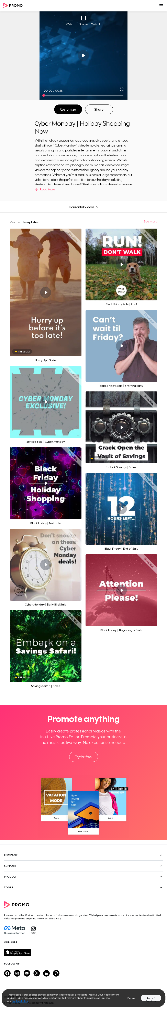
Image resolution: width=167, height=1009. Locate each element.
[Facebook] (14, 930)
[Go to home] (14, 6)
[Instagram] (33, 930)
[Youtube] (27, 973)
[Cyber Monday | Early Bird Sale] (45, 565)
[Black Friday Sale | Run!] (121, 264)
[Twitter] (36, 973)
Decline (131, 998)
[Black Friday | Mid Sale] (45, 483)
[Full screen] (122, 89)
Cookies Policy (20, 1001)
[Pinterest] (56, 973)
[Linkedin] (46, 973)
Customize (68, 109)
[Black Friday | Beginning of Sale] (121, 590)
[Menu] (161, 5)
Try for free (83, 757)
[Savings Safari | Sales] (45, 646)
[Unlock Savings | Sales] (121, 427)
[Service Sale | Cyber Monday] (45, 402)
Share (99, 109)
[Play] (83, 55)
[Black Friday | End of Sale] (121, 509)
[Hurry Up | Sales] (45, 292)
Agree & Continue (151, 999)
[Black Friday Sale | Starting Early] (121, 346)
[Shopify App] (83, 952)
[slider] (43, 95)
